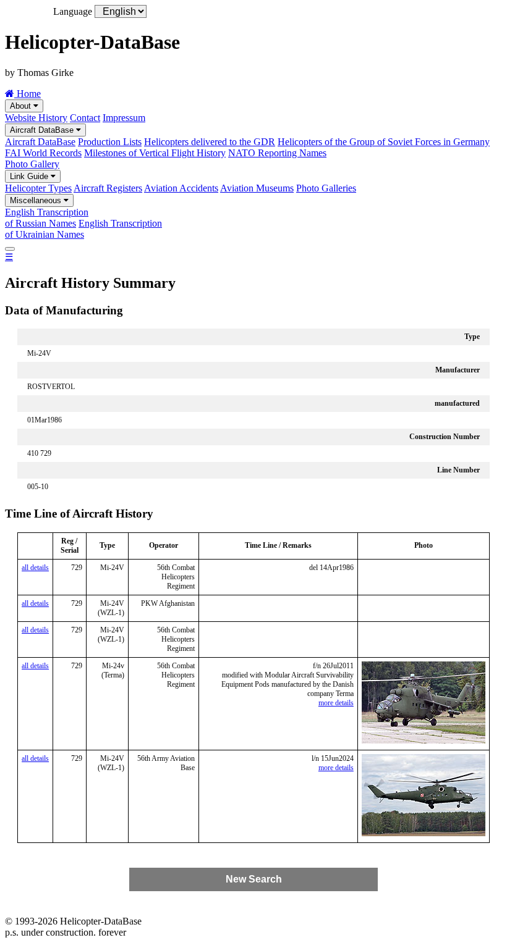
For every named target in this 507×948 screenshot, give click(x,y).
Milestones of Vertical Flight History (155, 153)
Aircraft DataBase (43, 130)
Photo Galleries (326, 188)
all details (35, 567)
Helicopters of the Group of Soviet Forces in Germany (384, 141)
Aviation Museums (257, 188)
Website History (36, 117)
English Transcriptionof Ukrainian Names (83, 229)
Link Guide (30, 176)
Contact (85, 117)
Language (72, 11)
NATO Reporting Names (277, 153)
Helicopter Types (38, 188)
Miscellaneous (37, 200)
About (21, 106)
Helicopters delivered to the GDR (209, 141)
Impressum (124, 117)
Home (27, 93)
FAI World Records (43, 153)
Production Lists (110, 141)
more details (336, 702)
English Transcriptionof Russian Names (46, 218)
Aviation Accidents (181, 188)
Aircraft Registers (108, 188)
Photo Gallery (32, 164)
